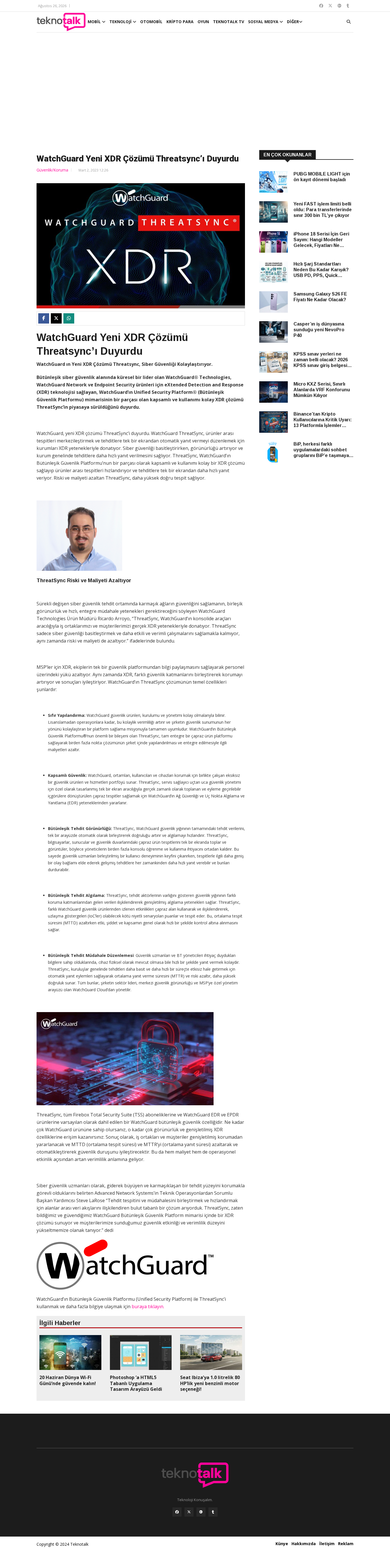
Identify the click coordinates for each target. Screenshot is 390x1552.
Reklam (345, 1543)
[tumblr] (213, 1512)
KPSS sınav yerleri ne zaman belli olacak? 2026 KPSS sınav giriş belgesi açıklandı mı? (320, 360)
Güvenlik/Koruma (52, 170)
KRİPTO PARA (180, 21)
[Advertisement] (195, 92)
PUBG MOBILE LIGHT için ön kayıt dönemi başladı (321, 176)
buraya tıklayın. (148, 1306)
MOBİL (95, 21)
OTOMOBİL (151, 21)
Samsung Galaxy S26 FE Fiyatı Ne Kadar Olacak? (320, 297)
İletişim (327, 1543)
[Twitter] (189, 1512)
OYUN (203, 21)
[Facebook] (177, 1512)
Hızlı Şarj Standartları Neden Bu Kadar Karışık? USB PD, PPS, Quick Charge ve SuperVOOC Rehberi (321, 270)
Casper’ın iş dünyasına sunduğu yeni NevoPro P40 (318, 330)
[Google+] (201, 1512)
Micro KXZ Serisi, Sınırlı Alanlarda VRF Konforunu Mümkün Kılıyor (321, 390)
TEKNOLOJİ (121, 21)
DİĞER (293, 21)
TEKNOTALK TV (228, 21)
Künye (282, 1543)
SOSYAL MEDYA (264, 21)
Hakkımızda (304, 1543)
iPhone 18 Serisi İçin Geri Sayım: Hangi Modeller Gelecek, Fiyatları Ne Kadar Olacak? (321, 240)
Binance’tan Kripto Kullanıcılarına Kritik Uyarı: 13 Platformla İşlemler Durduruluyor (322, 420)
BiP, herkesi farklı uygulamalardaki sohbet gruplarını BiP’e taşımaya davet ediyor (321, 450)
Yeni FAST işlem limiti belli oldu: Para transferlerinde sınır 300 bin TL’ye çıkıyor (322, 210)
